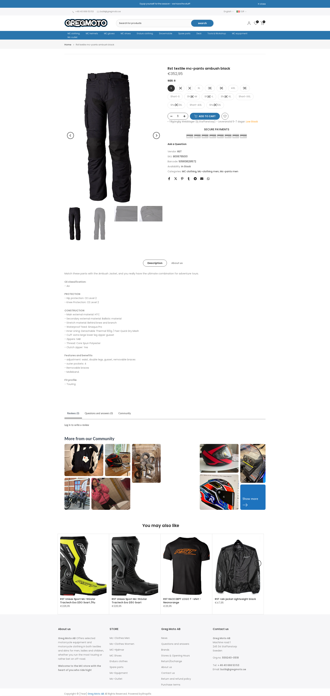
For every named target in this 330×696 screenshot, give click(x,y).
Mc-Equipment (119, 673)
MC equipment (239, 33)
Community (124, 413)
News (164, 638)
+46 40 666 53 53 (84, 11)
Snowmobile (165, 33)
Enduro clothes (119, 661)
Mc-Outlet (116, 679)
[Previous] (70, 135)
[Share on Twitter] (175, 178)
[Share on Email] (201, 178)
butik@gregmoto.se (110, 11)
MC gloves (109, 33)
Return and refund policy (176, 679)
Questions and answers (175, 644)
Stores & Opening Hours (175, 655)
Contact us (168, 673)
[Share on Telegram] (195, 178)
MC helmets (92, 33)
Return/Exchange (171, 661)
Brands (165, 649)
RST (179, 151)
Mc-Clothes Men (120, 638)
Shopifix (146, 693)
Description (154, 263)
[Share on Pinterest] (182, 178)
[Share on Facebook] (169, 178)
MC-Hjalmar (117, 649)
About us (177, 263)
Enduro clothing (145, 33)
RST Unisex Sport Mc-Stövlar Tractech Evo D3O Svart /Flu (77, 600)
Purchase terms (170, 684)
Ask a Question (177, 144)
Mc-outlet (72, 37)
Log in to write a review (76, 425)
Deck (198, 33)
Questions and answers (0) (99, 413)
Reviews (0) (73, 413)
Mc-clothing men (208, 171)
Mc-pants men (229, 171)
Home (67, 45)
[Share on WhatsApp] (208, 178)
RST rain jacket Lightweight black (235, 599)
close (69, 4)
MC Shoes (116, 655)
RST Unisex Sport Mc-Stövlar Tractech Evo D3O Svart (129, 600)
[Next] (156, 135)
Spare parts (184, 33)
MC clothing (74, 33)
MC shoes (126, 33)
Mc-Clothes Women (122, 644)
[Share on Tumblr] (188, 178)
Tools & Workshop (216, 33)
